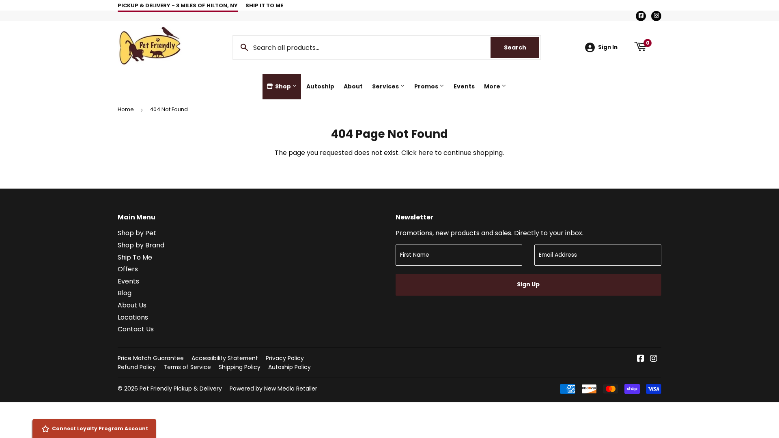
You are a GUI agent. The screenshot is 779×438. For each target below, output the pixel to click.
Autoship (320, 86)
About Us (132, 305)
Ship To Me (135, 257)
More (492, 86)
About (353, 86)
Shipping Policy (239, 367)
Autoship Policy (289, 367)
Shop (283, 86)
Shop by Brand (141, 245)
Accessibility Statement (225, 358)
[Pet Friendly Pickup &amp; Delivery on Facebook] (640, 359)
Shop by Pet (137, 233)
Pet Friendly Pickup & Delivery (181, 388)
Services (386, 86)
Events (464, 86)
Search (521, 47)
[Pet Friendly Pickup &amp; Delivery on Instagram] (653, 359)
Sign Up (528, 284)
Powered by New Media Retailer (273, 388)
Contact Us (136, 329)
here (425, 152)
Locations (133, 317)
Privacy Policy (285, 358)
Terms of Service (187, 367)
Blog (124, 293)
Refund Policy (137, 367)
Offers (128, 269)
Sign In (608, 47)
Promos (426, 86)
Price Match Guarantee (151, 358)
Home (126, 109)
